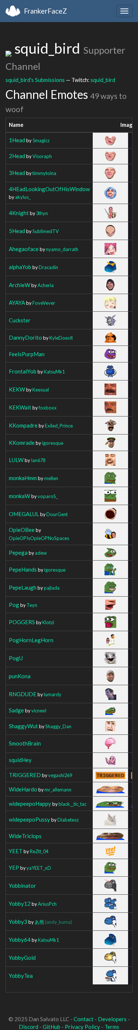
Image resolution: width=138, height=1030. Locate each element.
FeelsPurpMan (27, 354)
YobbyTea (21, 975)
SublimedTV (45, 231)
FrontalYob (22, 371)
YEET (15, 851)
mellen (51, 478)
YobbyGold (22, 957)
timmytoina (44, 173)
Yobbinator (22, 885)
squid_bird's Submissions (35, 79)
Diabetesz (68, 820)
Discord (28, 1026)
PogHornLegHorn (31, 640)
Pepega (18, 552)
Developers (112, 1019)
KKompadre (23, 425)
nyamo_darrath (62, 249)
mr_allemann (58, 790)
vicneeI (38, 711)
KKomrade (22, 442)
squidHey (20, 760)
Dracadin (48, 267)
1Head (17, 140)
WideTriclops (25, 836)
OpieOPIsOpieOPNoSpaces (39, 538)
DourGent (57, 514)
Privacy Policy (82, 1026)
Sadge (16, 710)
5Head (17, 231)
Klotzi (48, 622)
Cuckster (20, 320)
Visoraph (42, 156)
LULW (16, 460)
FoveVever (43, 303)
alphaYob (20, 267)
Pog (14, 604)
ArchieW (19, 285)
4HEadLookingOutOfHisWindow (49, 189)
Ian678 (38, 460)
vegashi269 (60, 775)
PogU (16, 658)
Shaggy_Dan (58, 726)
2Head (17, 156)
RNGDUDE (22, 694)
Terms (112, 1026)
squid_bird (103, 79)
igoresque (52, 443)
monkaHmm (23, 478)
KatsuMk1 (54, 372)
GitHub (51, 1026)
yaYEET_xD (38, 868)
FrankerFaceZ (45, 11)
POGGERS (22, 622)
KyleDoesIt (61, 338)
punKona (20, 676)
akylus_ (23, 197)
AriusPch (47, 904)
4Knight (19, 213)
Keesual (40, 390)
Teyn (31, 605)
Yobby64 (20, 939)
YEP (14, 867)
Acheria (46, 285)
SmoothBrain (25, 743)
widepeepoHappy (30, 803)
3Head (17, 172)
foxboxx (48, 408)
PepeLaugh (22, 587)
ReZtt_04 (39, 851)
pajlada (52, 588)
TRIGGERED (25, 775)
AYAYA (17, 302)
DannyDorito (25, 337)
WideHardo (23, 789)
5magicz (41, 140)
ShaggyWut (23, 726)
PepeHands (23, 569)
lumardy (52, 694)
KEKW (17, 389)
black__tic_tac (72, 804)
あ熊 (53, 922)
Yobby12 (20, 903)
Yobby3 (18, 921)
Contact (83, 1019)
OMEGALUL (24, 514)
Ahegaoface (24, 249)
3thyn (42, 213)
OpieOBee (22, 529)
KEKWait (20, 407)
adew (41, 553)
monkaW (19, 496)
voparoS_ (48, 496)
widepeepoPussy (29, 819)
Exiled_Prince (59, 426)
